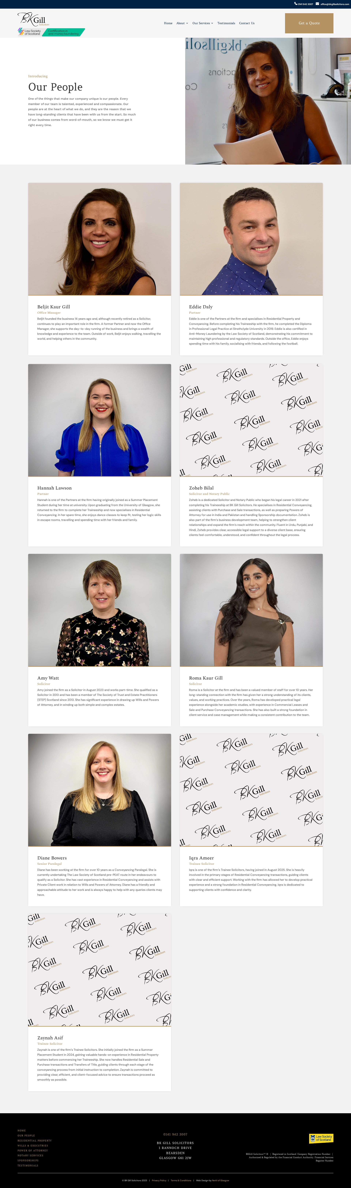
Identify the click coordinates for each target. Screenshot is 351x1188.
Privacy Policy (159, 1180)
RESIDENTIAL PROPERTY (35, 1140)
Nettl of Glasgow (220, 1180)
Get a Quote (309, 23)
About (180, 23)
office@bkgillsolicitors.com (334, 4)
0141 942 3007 (305, 4)
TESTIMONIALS (28, 1165)
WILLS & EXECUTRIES (33, 1145)
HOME (22, 1130)
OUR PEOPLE (26, 1135)
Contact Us (246, 23)
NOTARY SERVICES (31, 1155)
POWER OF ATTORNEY (33, 1150)
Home (168, 23)
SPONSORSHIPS (28, 1160)
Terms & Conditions (181, 1180)
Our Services (201, 23)
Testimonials (226, 23)
